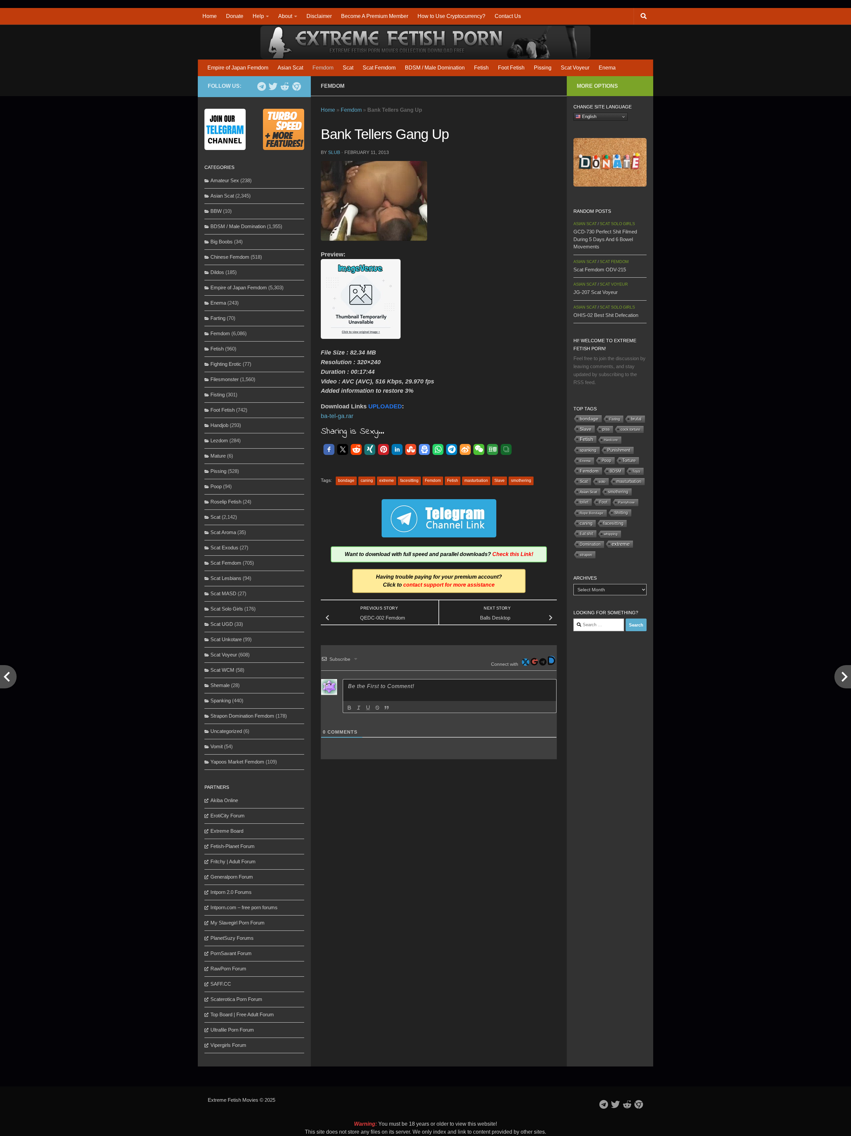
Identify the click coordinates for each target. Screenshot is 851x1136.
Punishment (618, 450)
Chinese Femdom (229, 257)
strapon (586, 555)
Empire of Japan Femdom (237, 68)
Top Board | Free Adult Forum (242, 1014)
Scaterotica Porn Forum (236, 999)
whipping (611, 534)
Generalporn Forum (231, 877)
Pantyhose (626, 502)
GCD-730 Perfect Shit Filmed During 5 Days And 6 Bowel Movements (605, 239)
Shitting (621, 512)
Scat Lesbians (225, 578)
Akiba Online (224, 800)
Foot (603, 502)
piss (606, 429)
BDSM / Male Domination (435, 68)
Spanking (220, 700)
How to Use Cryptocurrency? (451, 16)
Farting (217, 318)
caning (367, 480)
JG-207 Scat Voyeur (595, 292)
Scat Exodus (224, 547)
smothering (521, 480)
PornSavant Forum (231, 953)
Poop (216, 486)
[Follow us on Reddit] (284, 86)
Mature (218, 456)
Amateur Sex (224, 180)
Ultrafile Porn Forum (232, 1030)
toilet (584, 502)
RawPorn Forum (228, 968)
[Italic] (358, 708)
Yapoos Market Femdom (237, 762)
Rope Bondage (591, 513)
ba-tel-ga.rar (337, 416)
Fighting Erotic (225, 364)
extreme (386, 480)
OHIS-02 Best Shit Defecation (605, 315)
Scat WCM (222, 670)
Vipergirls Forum (228, 1045)
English (588, 116)
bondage (346, 480)
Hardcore (611, 440)
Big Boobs (221, 241)
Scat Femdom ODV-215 (599, 269)
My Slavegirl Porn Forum (237, 922)
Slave (499, 480)
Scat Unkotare (226, 639)
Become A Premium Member (374, 16)
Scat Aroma (223, 532)
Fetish (481, 68)
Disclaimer (319, 16)
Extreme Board (226, 831)
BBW (216, 211)
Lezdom (219, 440)
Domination (590, 544)
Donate (234, 16)
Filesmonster (224, 379)
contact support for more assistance (449, 585)
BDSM (615, 471)
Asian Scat (290, 68)
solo (602, 482)
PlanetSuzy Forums (232, 938)
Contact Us (508, 16)
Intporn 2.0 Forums (231, 892)
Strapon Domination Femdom (242, 716)
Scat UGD (221, 624)
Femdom (322, 68)
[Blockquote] (386, 708)
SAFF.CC (220, 984)
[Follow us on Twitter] (273, 86)
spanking (588, 450)
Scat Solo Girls (226, 609)
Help (258, 16)
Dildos (217, 272)
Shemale (220, 685)
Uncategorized (226, 731)
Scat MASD (223, 593)
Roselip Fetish (225, 501)
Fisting (217, 394)
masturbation (476, 480)
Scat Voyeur (575, 68)
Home (209, 16)
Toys (636, 471)
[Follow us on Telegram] (261, 86)
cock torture (630, 429)
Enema (607, 68)
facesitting (409, 480)
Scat (348, 68)
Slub (334, 152)
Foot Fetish (511, 68)
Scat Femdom (379, 68)
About (285, 16)
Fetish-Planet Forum (232, 846)
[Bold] (349, 708)
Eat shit (586, 533)
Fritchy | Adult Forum (233, 861)
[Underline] (368, 708)
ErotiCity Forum (227, 815)
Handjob (219, 425)
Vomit (216, 746)
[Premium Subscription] (296, 86)
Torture (629, 460)
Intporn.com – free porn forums (244, 907)
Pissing (542, 68)
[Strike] (377, 708)
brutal (636, 419)
